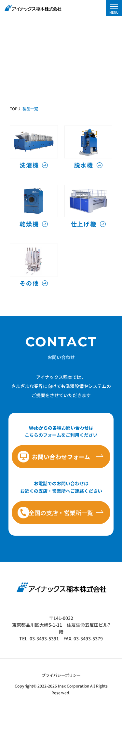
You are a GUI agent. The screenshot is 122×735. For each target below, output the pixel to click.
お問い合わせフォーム (61, 456)
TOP (14, 108)
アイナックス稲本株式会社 (32, 8)
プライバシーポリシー (61, 675)
